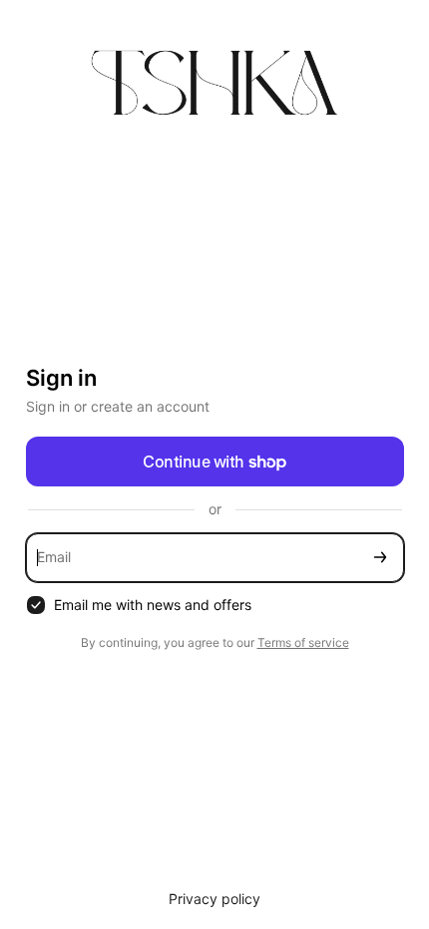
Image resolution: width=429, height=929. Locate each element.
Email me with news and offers (152, 604)
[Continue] (380, 557)
